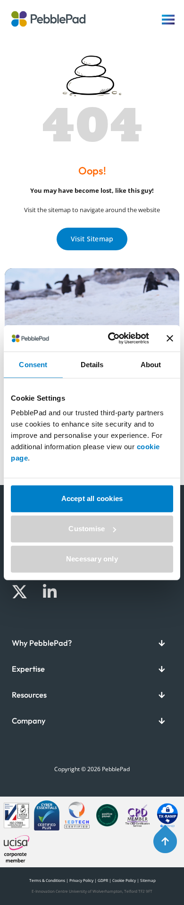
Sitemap (148, 880)
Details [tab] (92, 364)
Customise (86, 529)
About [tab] (151, 364)
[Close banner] (170, 338)
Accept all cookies (92, 498)
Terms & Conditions (46, 880)
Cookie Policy (124, 880)
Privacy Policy (81, 880)
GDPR (103, 880)
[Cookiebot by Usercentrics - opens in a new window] (111, 338)
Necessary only (92, 559)
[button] (92, 643)
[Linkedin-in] (50, 592)
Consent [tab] (33, 364)
